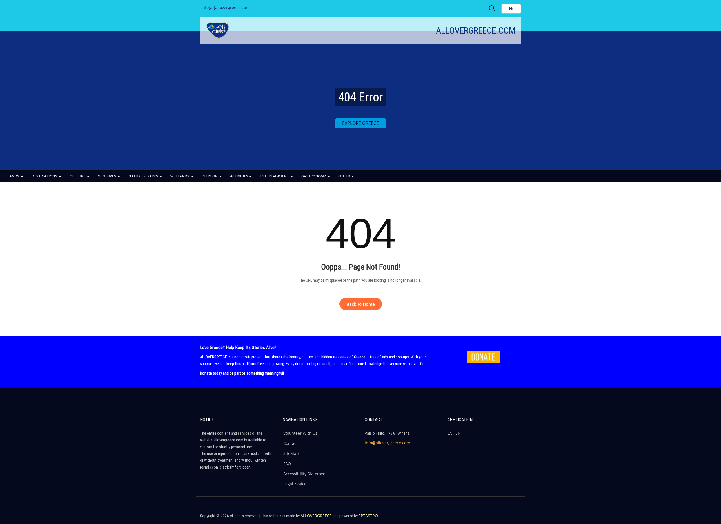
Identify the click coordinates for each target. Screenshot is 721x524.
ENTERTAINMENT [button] (275, 176)
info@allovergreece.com (387, 442)
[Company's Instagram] (503, 518)
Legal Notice (294, 484)
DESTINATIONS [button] (45, 176)
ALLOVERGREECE (316, 515)
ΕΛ (449, 433)
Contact (290, 443)
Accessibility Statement (305, 473)
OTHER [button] (344, 176)
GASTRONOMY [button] (314, 176)
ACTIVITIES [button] (239, 176)
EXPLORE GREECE (360, 123)
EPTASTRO (368, 515)
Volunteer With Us (300, 433)
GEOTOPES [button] (107, 176)
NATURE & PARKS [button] (143, 176)
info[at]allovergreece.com (225, 7)
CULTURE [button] (78, 176)
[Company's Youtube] (515, 518)
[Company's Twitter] (491, 518)
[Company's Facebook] (479, 518)
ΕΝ (458, 433)
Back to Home (360, 304)
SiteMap (291, 453)
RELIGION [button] (210, 176)
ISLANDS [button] (12, 176)
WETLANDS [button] (180, 176)
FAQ (287, 463)
